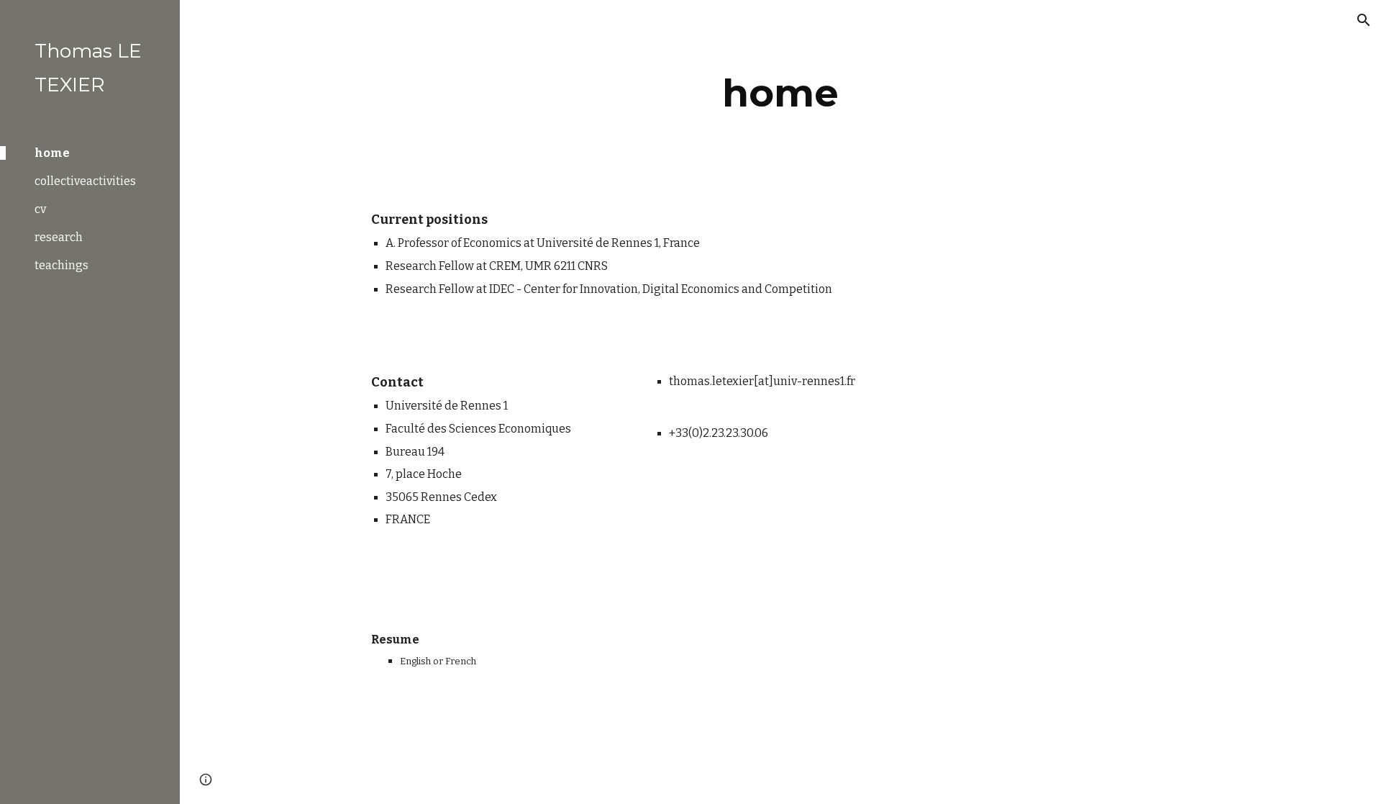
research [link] (59, 237)
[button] (1363, 20)
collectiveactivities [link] (85, 181)
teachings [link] (61, 265)
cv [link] (40, 209)
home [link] (52, 153)
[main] (780, 93)
